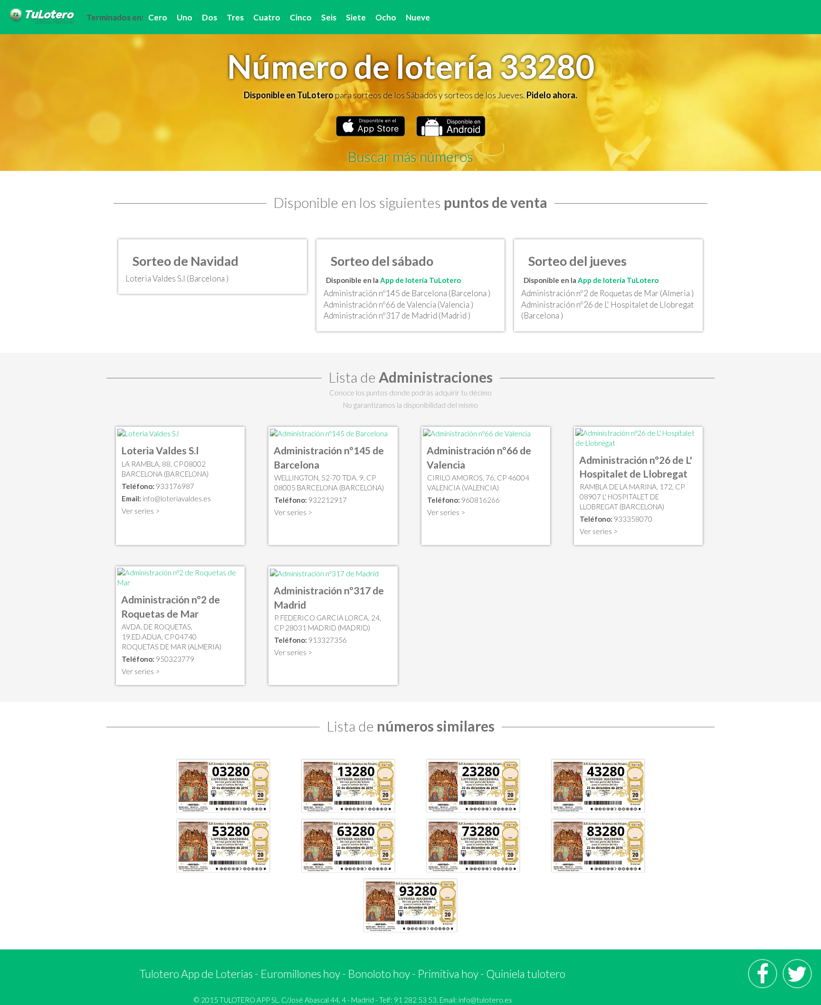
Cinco (301, 17)
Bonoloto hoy (379, 973)
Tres (235, 17)
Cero (157, 17)
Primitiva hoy (448, 973)
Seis (328, 17)
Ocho (385, 17)
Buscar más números (410, 156)
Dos (209, 17)
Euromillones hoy (300, 973)
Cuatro (266, 17)
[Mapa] (148, 433)
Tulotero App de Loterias (196, 973)
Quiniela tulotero (525, 973)
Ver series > (141, 511)
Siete (356, 17)
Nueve (418, 17)
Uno (184, 17)
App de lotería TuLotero (420, 280)
